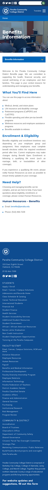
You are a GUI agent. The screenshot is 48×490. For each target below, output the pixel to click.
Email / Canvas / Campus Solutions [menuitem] (18, 290)
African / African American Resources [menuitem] (19, 327)
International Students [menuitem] (12, 303)
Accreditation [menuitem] (8, 424)
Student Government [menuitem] (12, 323)
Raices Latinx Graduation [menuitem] (13, 330)
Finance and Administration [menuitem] (14, 398)
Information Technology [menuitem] (13, 381)
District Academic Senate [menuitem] (13, 388)
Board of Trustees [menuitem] (10, 427)
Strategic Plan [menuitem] (8, 444)
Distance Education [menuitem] (11, 355)
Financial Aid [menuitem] (8, 307)
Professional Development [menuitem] (14, 371)
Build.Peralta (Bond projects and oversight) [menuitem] (22, 451)
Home (5, 18)
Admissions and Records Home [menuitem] (16, 293)
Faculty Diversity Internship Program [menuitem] (18, 375)
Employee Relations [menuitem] (11, 378)
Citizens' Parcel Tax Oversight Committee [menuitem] (21, 441)
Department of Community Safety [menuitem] (17, 434)
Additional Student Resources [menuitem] (16, 320)
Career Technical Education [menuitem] (14, 300)
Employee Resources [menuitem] (11, 358)
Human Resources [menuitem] (10, 361)
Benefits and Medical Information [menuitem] (17, 368)
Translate (37, 11)
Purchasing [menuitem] (7, 405)
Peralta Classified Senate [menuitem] (13, 391)
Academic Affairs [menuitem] (10, 395)
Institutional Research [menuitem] (12, 408)
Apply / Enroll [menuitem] (8, 287)
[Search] (43, 3)
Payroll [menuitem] (5, 365)
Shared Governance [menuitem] (11, 437)
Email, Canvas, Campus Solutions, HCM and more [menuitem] (22, 350)
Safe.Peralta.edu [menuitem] (9, 454)
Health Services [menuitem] (9, 313)
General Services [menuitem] (10, 401)
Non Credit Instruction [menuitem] (12, 333)
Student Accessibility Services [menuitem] (16, 317)
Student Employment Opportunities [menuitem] (18, 337)
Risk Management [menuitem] (10, 411)
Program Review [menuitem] (9, 415)
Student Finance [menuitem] (9, 310)
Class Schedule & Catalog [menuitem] (14, 297)
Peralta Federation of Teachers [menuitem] (16, 385)
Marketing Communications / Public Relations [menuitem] (22, 447)
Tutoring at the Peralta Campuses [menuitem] (17, 340)
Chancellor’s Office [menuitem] (11, 431)
